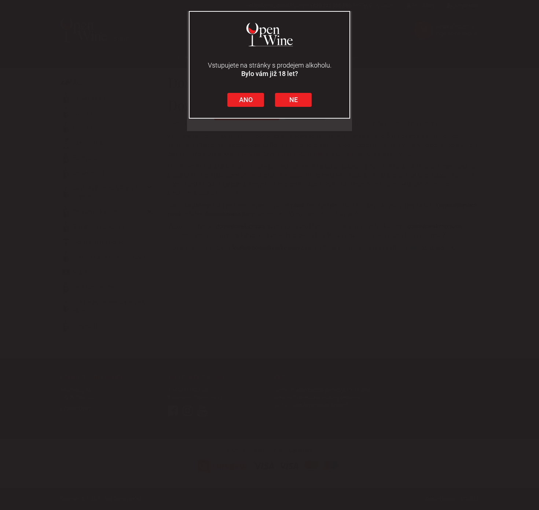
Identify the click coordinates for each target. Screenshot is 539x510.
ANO (246, 100)
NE (293, 100)
